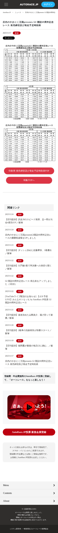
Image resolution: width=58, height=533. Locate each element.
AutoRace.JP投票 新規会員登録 (29, 432)
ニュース (18, 12)
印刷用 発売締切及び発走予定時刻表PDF (29, 171)
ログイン (48, 4)
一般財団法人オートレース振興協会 (35, 529)
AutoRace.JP (7, 12)
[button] (6, 4)
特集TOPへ (29, 180)
